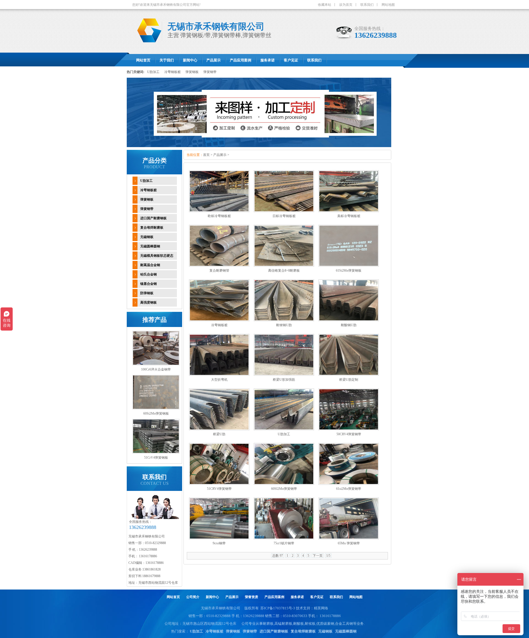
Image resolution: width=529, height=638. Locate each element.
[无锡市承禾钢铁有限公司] (259, 146)
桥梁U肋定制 (348, 380)
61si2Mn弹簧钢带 (348, 489)
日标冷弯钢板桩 (284, 216)
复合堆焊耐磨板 (151, 227)
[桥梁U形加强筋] (284, 375)
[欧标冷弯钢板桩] (219, 211)
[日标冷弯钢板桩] (284, 211)
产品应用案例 (274, 597)
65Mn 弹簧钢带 (349, 543)
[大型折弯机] (219, 375)
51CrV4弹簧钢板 (156, 457)
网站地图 (388, 5)
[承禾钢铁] (147, 45)
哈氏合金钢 (148, 274)
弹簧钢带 (210, 72)
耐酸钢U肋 (349, 325)
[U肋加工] (284, 429)
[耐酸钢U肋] (349, 320)
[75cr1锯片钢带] (284, 538)
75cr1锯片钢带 (284, 543)
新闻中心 (212, 597)
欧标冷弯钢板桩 (219, 216)
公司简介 (192, 597)
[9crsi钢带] (219, 538)
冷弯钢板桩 (172, 72)
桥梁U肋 (219, 434)
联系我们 (367, 5)
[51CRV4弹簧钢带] (219, 484)
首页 (206, 155)
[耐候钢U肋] (284, 320)
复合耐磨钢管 (219, 270)
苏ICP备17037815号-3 (277, 608)
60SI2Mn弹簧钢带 (284, 489)
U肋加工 (153, 72)
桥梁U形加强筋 (284, 380)
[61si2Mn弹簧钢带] (349, 484)
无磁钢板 (146, 237)
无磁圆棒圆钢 (150, 246)
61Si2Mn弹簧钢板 (348, 270)
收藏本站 (324, 5)
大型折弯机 (219, 380)
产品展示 (219, 155)
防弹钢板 (146, 293)
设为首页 (345, 5)
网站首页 (173, 597)
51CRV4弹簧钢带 (219, 489)
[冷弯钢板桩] (219, 320)
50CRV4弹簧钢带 (348, 434)
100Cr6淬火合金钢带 (156, 369)
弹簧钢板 (192, 72)
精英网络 (321, 608)
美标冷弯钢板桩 (348, 216)
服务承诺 (297, 597)
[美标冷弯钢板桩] (349, 211)
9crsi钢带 (219, 543)
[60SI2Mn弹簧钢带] (284, 484)
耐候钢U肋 (284, 325)
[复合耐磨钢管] (219, 265)
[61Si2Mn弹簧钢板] (349, 265)
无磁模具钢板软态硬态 (156, 256)
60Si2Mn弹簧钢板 (156, 413)
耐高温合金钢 (150, 265)
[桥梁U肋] (219, 429)
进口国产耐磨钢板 (153, 218)
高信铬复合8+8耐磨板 (284, 270)
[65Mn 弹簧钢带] (349, 538)
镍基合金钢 (148, 284)
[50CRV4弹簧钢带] (349, 429)
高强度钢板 (148, 302)
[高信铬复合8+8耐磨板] (284, 265)
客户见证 (316, 597)
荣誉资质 (251, 597)
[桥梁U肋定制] (349, 375)
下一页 (318, 556)
